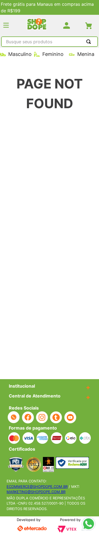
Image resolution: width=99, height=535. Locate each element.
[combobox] (49, 42)
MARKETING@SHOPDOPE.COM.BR (36, 492)
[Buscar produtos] (89, 41)
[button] (6, 25)
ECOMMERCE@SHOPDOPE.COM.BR (37, 486)
